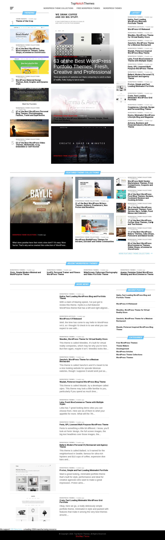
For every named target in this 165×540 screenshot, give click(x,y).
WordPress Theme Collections (58, 8)
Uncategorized (122, 349)
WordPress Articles (124, 352)
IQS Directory (16, 529)
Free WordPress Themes (88, 8)
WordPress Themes (112, 8)
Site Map (79, 536)
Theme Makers (122, 346)
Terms (86, 536)
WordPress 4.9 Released (126, 304)
